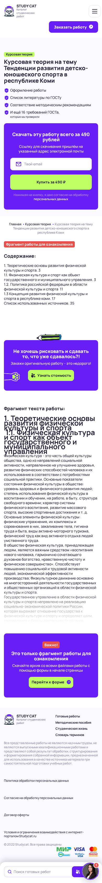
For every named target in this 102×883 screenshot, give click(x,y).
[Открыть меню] (95, 11)
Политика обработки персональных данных (36, 780)
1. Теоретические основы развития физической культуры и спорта (45, 268)
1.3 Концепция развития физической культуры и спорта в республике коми (46, 296)
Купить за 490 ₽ (51, 181)
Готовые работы (67, 716)
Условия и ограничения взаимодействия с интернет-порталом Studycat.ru (44, 834)
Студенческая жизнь (71, 728)
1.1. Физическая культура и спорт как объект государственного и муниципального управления (50, 277)
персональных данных (51, 199)
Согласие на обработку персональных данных (38, 798)
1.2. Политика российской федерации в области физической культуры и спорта (45, 286)
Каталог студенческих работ (25, 13)
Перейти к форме (48, 681)
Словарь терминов (69, 735)
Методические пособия (73, 722)
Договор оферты (16, 815)
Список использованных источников (39, 303)
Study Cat (26, 5)
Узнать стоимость (54, 375)
